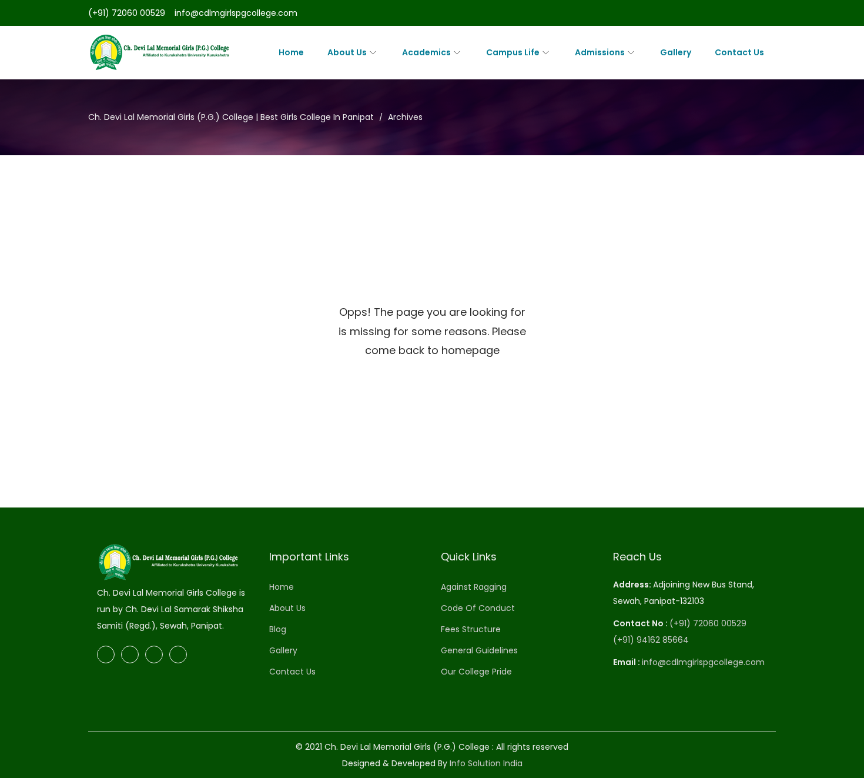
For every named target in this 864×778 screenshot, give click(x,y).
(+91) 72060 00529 (126, 13)
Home (281, 587)
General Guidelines (479, 650)
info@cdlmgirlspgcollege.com (236, 13)
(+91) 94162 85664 (651, 640)
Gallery (283, 650)
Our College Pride (476, 671)
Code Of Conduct (478, 608)
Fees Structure (471, 629)
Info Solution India (486, 763)
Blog (277, 629)
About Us (287, 608)
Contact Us (292, 671)
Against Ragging (474, 587)
